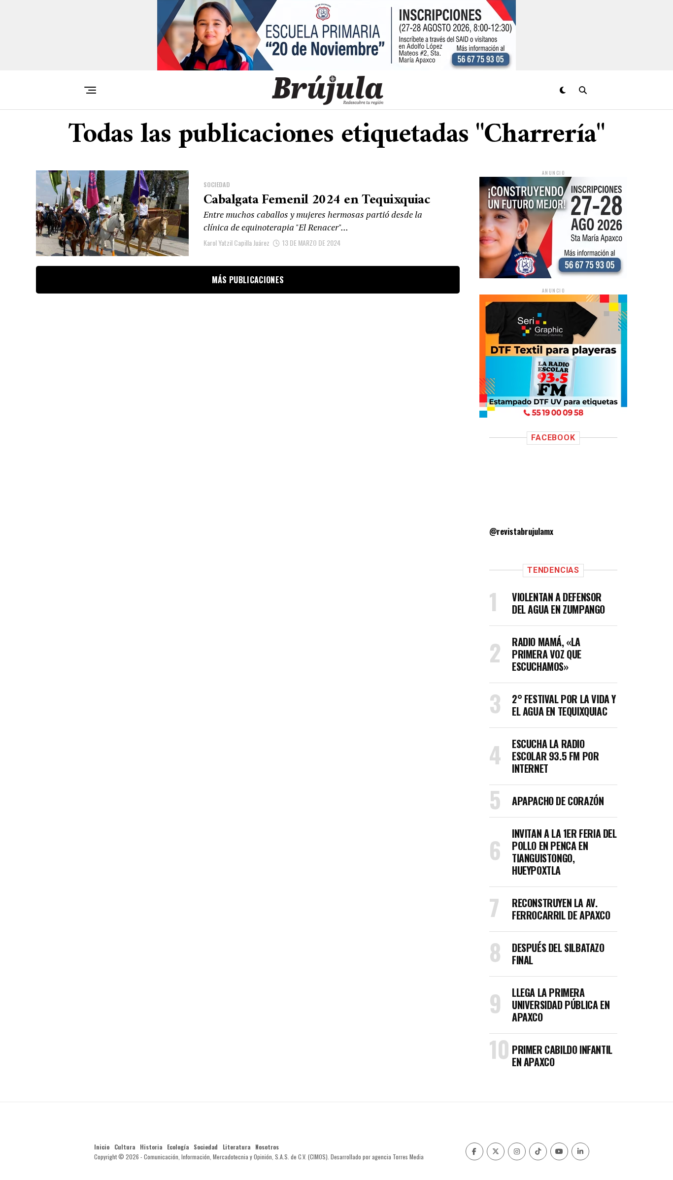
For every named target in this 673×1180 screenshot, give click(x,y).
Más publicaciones (248, 280)
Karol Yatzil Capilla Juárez (236, 242)
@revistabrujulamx (521, 531)
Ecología (178, 1147)
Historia (151, 1147)
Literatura (236, 1147)
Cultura (124, 1147)
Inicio (101, 1147)
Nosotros (267, 1147)
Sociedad (206, 1147)
